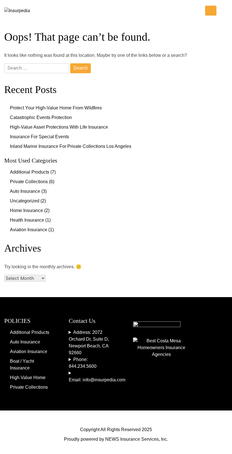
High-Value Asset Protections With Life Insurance (59, 127)
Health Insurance (27, 220)
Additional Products (29, 172)
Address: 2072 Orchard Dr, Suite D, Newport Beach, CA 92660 (89, 342)
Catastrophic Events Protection (41, 117)
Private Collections (29, 181)
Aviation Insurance (28, 229)
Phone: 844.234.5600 (82, 363)
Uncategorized (24, 200)
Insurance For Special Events (39, 136)
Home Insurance (26, 210)
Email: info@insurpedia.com (92, 379)
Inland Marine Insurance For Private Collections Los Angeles (70, 146)
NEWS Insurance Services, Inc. (136, 439)
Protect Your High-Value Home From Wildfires (56, 107)
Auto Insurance (25, 191)
